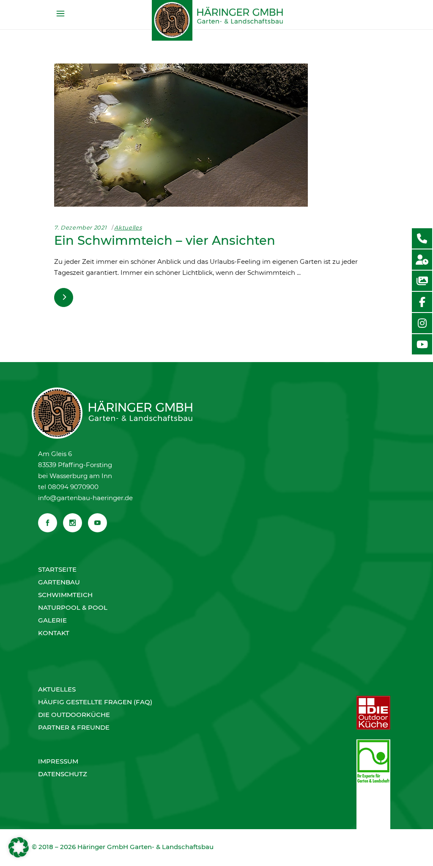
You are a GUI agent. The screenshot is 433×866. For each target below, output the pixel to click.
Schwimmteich (65, 595)
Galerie (52, 620)
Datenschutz (62, 774)
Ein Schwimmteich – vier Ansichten (164, 240)
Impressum (58, 761)
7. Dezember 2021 (80, 227)
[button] (18, 847)
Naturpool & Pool (72, 607)
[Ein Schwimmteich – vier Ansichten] (181, 135)
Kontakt (53, 633)
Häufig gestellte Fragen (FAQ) (95, 702)
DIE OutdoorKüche (74, 715)
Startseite (57, 569)
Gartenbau (59, 582)
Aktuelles (128, 227)
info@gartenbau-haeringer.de (85, 498)
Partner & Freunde (74, 727)
